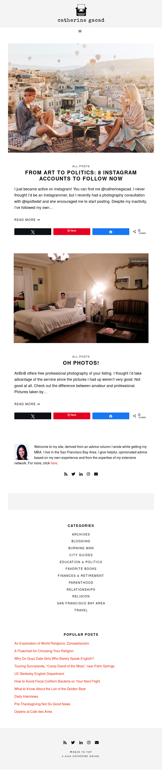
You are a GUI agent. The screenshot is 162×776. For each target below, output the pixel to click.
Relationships (81, 589)
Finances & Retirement (81, 575)
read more (25, 220)
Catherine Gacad (81, 13)
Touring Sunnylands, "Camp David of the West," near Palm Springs (64, 666)
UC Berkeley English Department (39, 673)
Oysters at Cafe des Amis (33, 711)
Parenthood (81, 582)
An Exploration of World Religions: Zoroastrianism (51, 643)
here (54, 463)
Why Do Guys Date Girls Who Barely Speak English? (54, 658)
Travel (81, 610)
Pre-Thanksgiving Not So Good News (42, 703)
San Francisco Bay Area (81, 603)
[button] (81, 31)
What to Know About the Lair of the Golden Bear (50, 688)
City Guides (81, 555)
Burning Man (81, 548)
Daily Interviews (26, 696)
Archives (81, 534)
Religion (81, 596)
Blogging (81, 541)
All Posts (81, 166)
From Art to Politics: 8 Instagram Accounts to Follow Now (81, 175)
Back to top (82, 752)
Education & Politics (81, 562)
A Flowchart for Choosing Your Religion (44, 650)
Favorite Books (81, 568)
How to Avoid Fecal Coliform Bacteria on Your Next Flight (57, 681)
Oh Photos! (81, 362)
